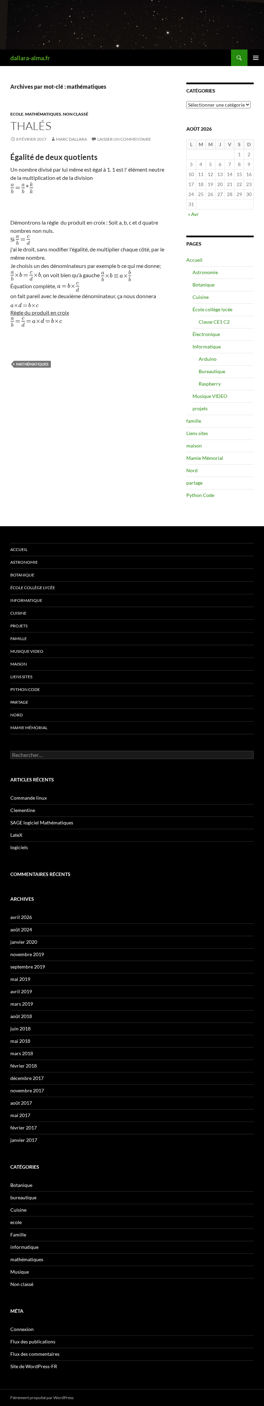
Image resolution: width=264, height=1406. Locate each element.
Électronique (206, 334)
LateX (16, 835)
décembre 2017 (27, 1078)
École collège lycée (212, 309)
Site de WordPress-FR (33, 1366)
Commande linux (28, 798)
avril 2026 (21, 917)
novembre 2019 (27, 954)
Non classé (75, 114)
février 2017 (23, 1128)
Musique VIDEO (209, 396)
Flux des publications (32, 1341)
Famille (18, 1234)
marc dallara (71, 139)
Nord (192, 470)
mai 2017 (20, 1115)
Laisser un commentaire (124, 139)
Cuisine (200, 297)
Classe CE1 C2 (214, 322)
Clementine (22, 810)
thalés (30, 126)
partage (194, 483)
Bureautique (212, 371)
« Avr (193, 214)
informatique (24, 1247)
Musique (19, 1272)
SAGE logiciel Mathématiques (41, 822)
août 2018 (21, 1016)
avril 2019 (21, 991)
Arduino (208, 359)
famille (193, 421)
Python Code (200, 495)
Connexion (22, 1329)
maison (194, 445)
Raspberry (210, 384)
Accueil (194, 260)
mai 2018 (20, 1041)
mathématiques (43, 114)
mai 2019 (20, 979)
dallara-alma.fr (30, 58)
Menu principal (256, 58)
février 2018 (23, 1066)
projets (200, 408)
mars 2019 (21, 1004)
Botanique (203, 285)
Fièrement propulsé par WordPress (42, 1397)
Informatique (206, 346)
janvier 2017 (23, 1140)
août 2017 (21, 1103)
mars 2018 (21, 1053)
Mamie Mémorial (204, 458)
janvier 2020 (23, 942)
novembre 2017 (27, 1090)
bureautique (23, 1197)
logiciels (19, 847)
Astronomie (205, 272)
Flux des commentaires (34, 1354)
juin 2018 (20, 1028)
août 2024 (21, 929)
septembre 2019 (27, 967)
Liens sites (197, 433)
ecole (16, 114)
